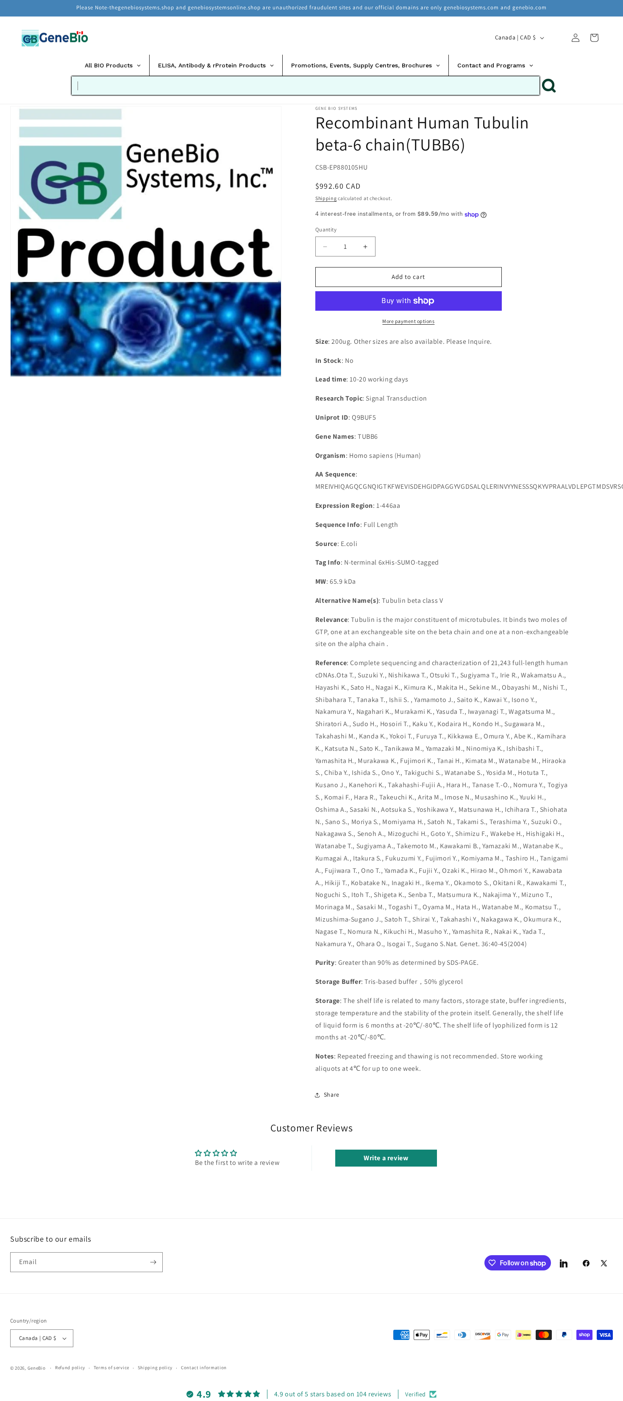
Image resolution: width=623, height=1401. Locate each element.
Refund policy (70, 1367)
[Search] (557, 37)
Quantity (326, 230)
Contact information (204, 1367)
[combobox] (305, 85)
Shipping (326, 198)
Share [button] (331, 1095)
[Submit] (548, 85)
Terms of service (111, 1367)
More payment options (408, 321)
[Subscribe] (153, 1262)
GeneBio (37, 1368)
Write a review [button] (386, 1157)
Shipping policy (155, 1367)
